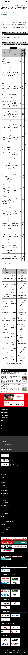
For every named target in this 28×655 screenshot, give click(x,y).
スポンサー (3, 482)
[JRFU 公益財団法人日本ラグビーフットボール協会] (5, 2)
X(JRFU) (2, 510)
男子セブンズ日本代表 (4, 412)
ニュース (6, 5)
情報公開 (2, 477)
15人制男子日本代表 (4, 409)
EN (24, 1)
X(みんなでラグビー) (4, 516)
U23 (1, 423)
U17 (1, 431)
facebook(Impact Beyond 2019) (6, 508)
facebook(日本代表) (4, 505)
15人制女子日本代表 (4, 417)
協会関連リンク (3, 479)
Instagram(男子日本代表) (5, 527)
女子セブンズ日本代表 (8, 12)
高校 (1, 428)
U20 (1, 425)
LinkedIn (2, 532)
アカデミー (3, 433)
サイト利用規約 (7, 650)
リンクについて (12, 650)
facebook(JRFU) (4, 502)
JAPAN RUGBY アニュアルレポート (7, 449)
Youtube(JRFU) (3, 519)
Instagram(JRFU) (4, 524)
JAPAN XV (3, 420)
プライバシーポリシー (19, 650)
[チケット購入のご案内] (14, 397)
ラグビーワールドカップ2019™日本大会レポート (9, 447)
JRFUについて (3, 474)
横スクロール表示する (22, 47)
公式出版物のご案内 (4, 487)
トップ (2, 5)
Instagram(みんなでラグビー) (6, 529)
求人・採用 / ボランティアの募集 (6, 495)
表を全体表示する (14, 47)
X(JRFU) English (4, 513)
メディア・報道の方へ (4, 490)
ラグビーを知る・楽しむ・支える (6, 444)
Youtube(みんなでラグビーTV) (6, 521)
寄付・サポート (3, 485)
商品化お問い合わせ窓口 (5, 493)
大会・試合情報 (3, 441)
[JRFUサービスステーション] (14, 403)
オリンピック (15, 12)
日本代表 (2, 12)
